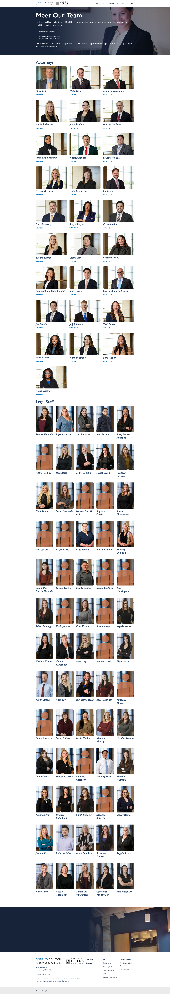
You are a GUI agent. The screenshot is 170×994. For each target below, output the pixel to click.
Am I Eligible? (107, 966)
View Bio (39, 95)
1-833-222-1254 (41, 974)
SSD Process (107, 974)
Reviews (130, 3)
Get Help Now (108, 3)
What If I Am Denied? (110, 977)
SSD (97, 3)
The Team (120, 3)
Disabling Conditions (110, 970)
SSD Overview (108, 963)
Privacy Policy (45, 991)
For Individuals (124, 969)
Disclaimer (38, 991)
